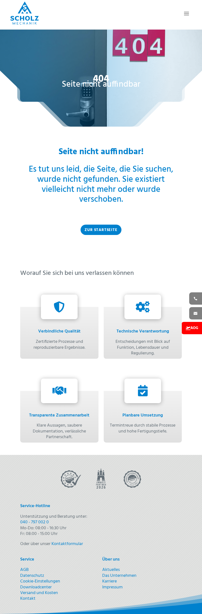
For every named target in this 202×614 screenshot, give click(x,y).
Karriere (109, 581)
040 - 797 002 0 (34, 522)
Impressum (112, 587)
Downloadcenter (36, 587)
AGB (24, 569)
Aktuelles (111, 569)
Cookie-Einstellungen (40, 581)
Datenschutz (32, 575)
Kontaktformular (67, 544)
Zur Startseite (100, 230)
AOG (194, 328)
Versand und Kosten (39, 593)
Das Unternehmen (119, 575)
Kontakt (27, 598)
